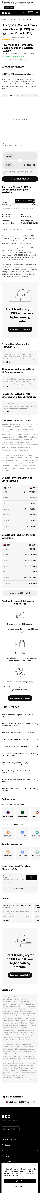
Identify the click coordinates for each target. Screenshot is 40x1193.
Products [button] (6, 1145)
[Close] (35, 1165)
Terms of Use (14, 1035)
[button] (24, 13)
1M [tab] (23, 95)
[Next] (37, 1102)
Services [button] (5, 1150)
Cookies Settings (20, 1186)
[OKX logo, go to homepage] (6, 13)
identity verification (18, 658)
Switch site (9, 7)
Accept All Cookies (19, 1181)
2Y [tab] (35, 95)
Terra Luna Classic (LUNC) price (21, 229)
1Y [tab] (29, 95)
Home (4, 19)
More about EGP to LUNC (20, 593)
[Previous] (3, 1102)
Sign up (30, 13)
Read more (7, 362)
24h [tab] (11, 95)
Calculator (14, 19)
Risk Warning (27, 1035)
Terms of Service (24, 1039)
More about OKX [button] (9, 1139)
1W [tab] (17, 95)
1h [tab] (5, 95)
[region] (19, 1178)
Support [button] (5, 1156)
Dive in (6, 920)
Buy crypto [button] (6, 1162)
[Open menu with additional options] (37, 13)
